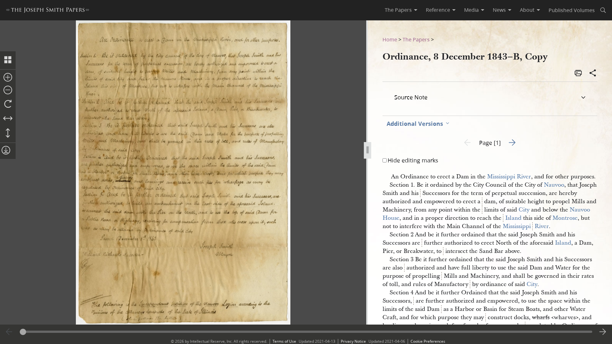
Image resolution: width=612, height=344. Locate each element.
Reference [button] (438, 9)
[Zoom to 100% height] (8, 133)
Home (389, 39)
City (524, 210)
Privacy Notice (353, 341)
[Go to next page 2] (603, 332)
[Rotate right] (8, 104)
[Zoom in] (8, 78)
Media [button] (471, 9)
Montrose (565, 218)
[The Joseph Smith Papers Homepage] (47, 11)
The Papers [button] (398, 9)
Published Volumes (572, 10)
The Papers (416, 39)
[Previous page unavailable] (9, 332)
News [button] (499, 9)
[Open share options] (592, 73)
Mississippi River (509, 177)
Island (513, 218)
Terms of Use (284, 341)
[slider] (306, 332)
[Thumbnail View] (8, 60)
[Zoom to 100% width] (8, 119)
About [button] (527, 9)
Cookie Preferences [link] (428, 341)
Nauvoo (554, 185)
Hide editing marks (413, 160)
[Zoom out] (8, 90)
